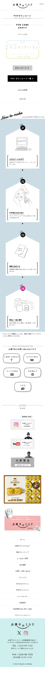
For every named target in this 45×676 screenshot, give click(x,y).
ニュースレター (22, 596)
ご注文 (22, 387)
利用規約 (22, 603)
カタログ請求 (32, 358)
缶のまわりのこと (22, 584)
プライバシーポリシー (22, 615)
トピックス (22, 577)
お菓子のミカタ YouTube (23, 440)
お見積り (32, 373)
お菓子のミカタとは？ (22, 546)
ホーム (22, 539)
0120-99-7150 (26, 646)
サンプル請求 (12, 373)
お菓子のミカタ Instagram (23, 421)
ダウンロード (21, 68)
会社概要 (22, 565)
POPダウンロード (22, 590)
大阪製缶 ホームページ (23, 459)
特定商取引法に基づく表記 (22, 609)
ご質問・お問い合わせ (12, 358)
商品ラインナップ (22, 552)
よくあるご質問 (22, 558)
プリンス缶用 (22, 90)
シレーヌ (22, 98)
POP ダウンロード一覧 (21, 79)
